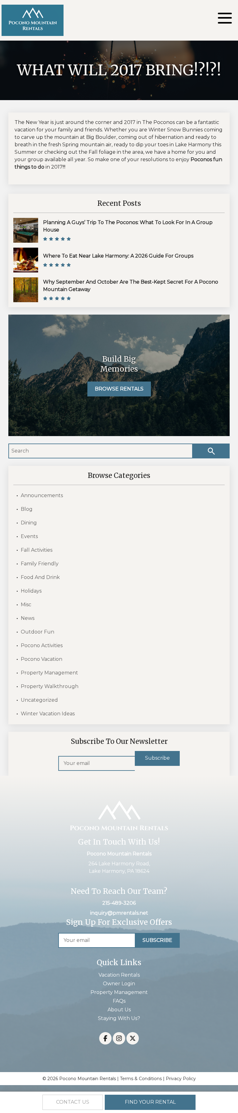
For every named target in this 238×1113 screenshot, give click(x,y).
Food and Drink (40, 577)
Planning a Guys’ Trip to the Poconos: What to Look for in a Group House (128, 226)
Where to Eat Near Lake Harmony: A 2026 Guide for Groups (118, 256)
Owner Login (119, 984)
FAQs (119, 1001)
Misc (26, 604)
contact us (72, 1102)
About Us (119, 1010)
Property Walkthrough (49, 686)
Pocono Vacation (41, 659)
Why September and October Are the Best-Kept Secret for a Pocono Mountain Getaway (130, 285)
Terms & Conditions (141, 1078)
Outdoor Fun (37, 632)
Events (29, 536)
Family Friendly (40, 564)
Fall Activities (36, 550)
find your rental (150, 1102)
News (27, 618)
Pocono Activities (42, 645)
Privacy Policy (181, 1078)
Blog (27, 509)
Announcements (42, 495)
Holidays (31, 591)
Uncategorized (39, 700)
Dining (29, 523)
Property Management (49, 673)
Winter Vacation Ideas (48, 714)
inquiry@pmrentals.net (119, 913)
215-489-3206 (119, 903)
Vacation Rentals (119, 975)
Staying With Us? (119, 1018)
